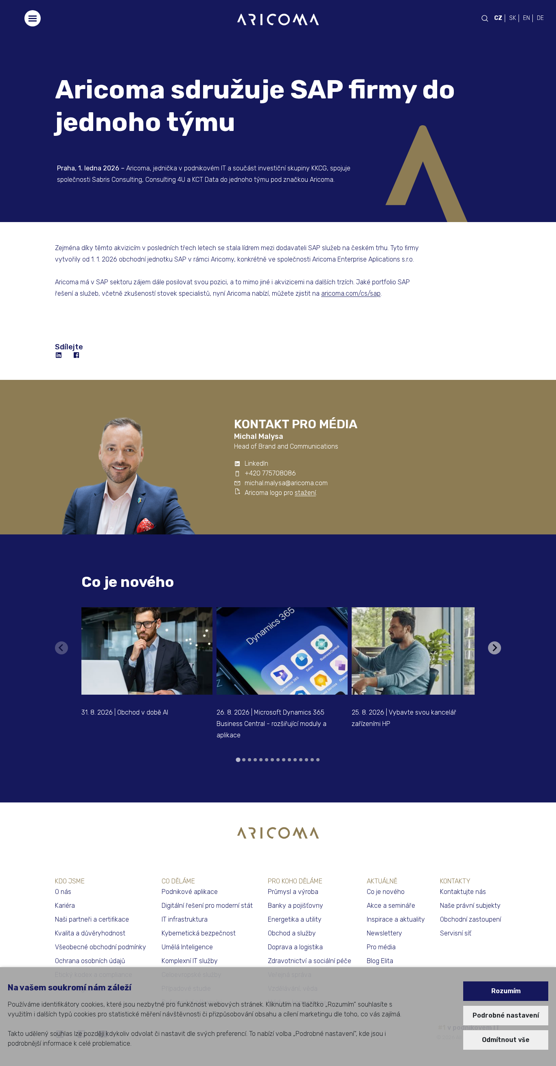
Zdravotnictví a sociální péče (309, 961)
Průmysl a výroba (293, 892)
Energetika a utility (295, 919)
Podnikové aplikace (190, 892)
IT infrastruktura (185, 919)
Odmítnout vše (506, 1040)
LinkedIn (256, 463)
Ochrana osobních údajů (90, 961)
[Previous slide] (61, 647)
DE (540, 18)
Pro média (381, 947)
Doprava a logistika (295, 947)
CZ (498, 18)
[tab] (238, 759)
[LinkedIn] (59, 355)
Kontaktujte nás (463, 892)
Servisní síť (455, 933)
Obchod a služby (292, 933)
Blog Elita (380, 961)
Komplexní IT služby (190, 961)
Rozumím (506, 991)
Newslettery (384, 933)
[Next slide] (494, 647)
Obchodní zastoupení (470, 919)
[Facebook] (77, 355)
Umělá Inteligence (187, 947)
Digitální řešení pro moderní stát (207, 905)
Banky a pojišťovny (295, 905)
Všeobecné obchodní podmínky (100, 947)
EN (526, 18)
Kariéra (65, 905)
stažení (305, 493)
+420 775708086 (270, 473)
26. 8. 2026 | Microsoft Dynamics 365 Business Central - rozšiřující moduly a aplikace (271, 723)
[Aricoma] (278, 19)
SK (512, 18)
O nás (63, 892)
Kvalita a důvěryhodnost (90, 933)
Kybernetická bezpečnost (199, 933)
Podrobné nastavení (506, 1015)
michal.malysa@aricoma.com (286, 483)
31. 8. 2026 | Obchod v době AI (124, 712)
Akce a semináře (391, 905)
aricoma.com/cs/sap (351, 293)
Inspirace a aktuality (396, 919)
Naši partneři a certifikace (92, 919)
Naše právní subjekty (470, 905)
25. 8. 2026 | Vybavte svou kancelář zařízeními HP (404, 718)
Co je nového (127, 582)
